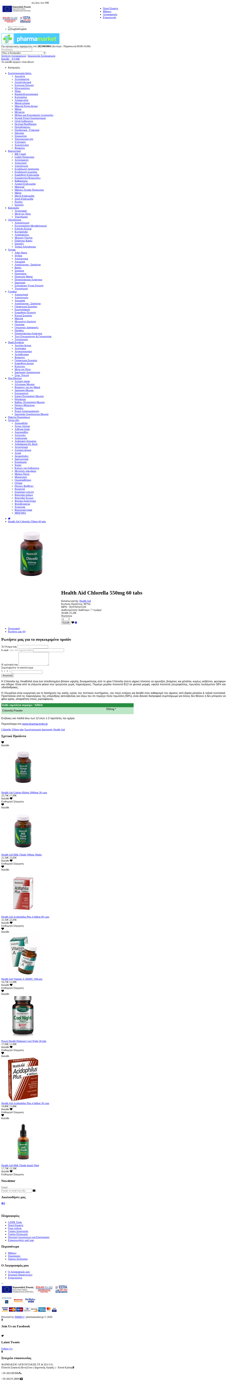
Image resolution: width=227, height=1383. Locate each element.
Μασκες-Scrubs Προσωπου (29, 189)
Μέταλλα (19, 112)
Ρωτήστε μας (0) (16, 631)
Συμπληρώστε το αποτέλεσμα (17, 667)
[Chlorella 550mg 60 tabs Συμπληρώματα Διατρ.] (31, 584)
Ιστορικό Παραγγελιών (20, 1274)
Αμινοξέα (20, 76)
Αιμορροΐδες (21, 432)
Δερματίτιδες (21, 456)
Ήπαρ (18, 91)
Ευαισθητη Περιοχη (25, 312)
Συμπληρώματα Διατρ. (20, 73)
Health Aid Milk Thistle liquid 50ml (20, 1165)
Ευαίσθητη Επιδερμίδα (27, 174)
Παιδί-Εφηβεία (16, 342)
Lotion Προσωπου (24, 157)
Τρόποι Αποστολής (18, 1231)
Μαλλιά (19, 318)
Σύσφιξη (19, 204)
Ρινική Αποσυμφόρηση (27, 411)
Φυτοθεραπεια (22, 503)
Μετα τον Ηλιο (23, 369)
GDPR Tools (15, 1222)
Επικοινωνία (109, 17)
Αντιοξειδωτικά (23, 82)
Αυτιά (18, 453)
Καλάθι (65, 622)
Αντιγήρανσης (22, 79)
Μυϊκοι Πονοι (22, 474)
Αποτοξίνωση (22, 222)
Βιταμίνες (20, 148)
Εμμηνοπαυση (22, 309)
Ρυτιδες (19, 201)
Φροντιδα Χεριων (24, 498)
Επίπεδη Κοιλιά (23, 228)
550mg (15, 729)
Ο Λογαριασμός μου (19, 1271)
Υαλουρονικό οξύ (24, 139)
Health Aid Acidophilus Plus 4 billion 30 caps (25, 1103)
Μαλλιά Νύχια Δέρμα (26, 106)
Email (4, 1187)
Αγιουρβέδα (21, 423)
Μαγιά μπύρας (22, 103)
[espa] (16, 25)
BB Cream (20, 154)
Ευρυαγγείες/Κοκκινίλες (28, 177)
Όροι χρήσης (15, 1228)
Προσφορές (14, 1256)
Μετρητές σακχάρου (25, 471)
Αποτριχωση (21, 297)
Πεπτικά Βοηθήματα (25, 124)
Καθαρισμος (21, 180)
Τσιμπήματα (21, 216)
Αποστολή (7, 675)
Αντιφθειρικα (22, 354)
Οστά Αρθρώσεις (24, 121)
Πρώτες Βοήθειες (24, 486)
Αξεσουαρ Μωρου (25, 384)
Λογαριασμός (110, 14)
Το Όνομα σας (9, 646)
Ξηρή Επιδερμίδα (24, 198)
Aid (63, 729)
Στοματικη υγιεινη (24, 492)
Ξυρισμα (19, 270)
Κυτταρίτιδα (21, 231)
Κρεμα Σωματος (23, 315)
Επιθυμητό (7, 801)
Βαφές (18, 267)
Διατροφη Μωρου (24, 390)
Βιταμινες (20, 357)
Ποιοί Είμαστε (110, 8)
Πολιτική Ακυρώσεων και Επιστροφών (29, 1237)
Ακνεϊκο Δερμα (23, 345)
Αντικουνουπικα (23, 351)
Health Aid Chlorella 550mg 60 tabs (27, 521)
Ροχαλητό (20, 489)
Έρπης (18, 465)
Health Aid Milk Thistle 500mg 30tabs (21, 854)
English (23, 29)
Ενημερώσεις (15, 1277)
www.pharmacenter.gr (35, 723)
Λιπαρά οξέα (21, 100)
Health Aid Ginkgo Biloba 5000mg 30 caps (24, 792)
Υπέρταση (20, 142)
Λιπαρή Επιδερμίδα (25, 183)
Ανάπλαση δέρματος (25, 441)
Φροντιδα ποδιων (24, 495)
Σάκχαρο (19, 133)
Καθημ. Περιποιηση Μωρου (30, 402)
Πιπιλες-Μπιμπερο (25, 405)
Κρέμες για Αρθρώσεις (27, 468)
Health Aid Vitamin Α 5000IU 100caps (21, 979)
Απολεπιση (21, 163)
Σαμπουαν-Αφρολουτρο (27, 372)
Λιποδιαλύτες (22, 234)
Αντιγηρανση (21, 160)
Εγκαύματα (21, 462)
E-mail (17, 650)
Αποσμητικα (21, 258)
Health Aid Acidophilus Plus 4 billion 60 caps (25, 916)
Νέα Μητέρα (15, 378)
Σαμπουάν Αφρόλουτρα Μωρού (32, 414)
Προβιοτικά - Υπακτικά (27, 130)
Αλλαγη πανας (22, 381)
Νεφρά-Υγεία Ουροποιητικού (30, 118)
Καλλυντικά (14, 151)
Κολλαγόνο (21, 97)
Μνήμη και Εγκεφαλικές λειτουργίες (34, 115)
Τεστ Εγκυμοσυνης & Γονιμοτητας (33, 336)
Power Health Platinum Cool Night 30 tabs (23, 1041)
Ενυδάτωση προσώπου (27, 168)
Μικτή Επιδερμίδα (24, 195)
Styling (18, 255)
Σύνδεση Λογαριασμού (13, 56)
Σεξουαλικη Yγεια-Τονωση (29, 285)
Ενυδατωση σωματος (26, 171)
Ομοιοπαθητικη (23, 480)
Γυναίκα (12, 291)
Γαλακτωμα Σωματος (26, 306)
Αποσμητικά (21, 294)
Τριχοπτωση (21, 288)
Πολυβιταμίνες (22, 127)
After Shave (21, 252)
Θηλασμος (20, 399)
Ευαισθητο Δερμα (24, 363)
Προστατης (20, 273)
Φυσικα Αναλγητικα (25, 500)
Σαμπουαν (20, 282)
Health (56, 729)
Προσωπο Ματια (24, 276)
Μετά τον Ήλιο (23, 213)
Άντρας (12, 249)
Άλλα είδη (13, 420)
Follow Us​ (6, 1348)
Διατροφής (47, 729)
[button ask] (76, 622)
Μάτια (18, 109)
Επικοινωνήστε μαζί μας (21, 1240)
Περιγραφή (14, 628)
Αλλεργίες (20, 435)
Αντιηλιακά (21, 210)
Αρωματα (20, 261)
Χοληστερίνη (22, 145)
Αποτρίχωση (21, 166)
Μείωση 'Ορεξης (24, 237)
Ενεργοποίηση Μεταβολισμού (31, 225)
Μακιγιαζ (20, 186)
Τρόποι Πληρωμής (18, 1234)
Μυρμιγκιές (21, 477)
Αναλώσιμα (21, 438)
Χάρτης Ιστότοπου (18, 1259)
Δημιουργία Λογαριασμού (41, 56)
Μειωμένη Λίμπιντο (25, 321)
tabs (22, 729)
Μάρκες (107, 11)
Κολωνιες (20, 366)
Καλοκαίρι (13, 207)
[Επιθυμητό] (72, 622)
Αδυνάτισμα (14, 219)
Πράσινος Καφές (23, 240)
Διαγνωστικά (21, 459)
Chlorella (6, 729)
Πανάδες (19, 330)
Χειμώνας (20, 506)
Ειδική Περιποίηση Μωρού (29, 396)
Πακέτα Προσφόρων (19, 417)
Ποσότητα (66, 615)
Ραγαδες (19, 408)
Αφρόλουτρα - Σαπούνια (28, 264)
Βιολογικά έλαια (23, 509)
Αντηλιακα (20, 348)
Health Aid (85, 601)
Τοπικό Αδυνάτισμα (25, 246)
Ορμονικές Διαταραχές (27, 327)
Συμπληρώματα (32, 729)
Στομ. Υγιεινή (22, 375)
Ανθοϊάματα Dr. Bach (26, 444)
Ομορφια (19, 324)
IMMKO (19, 1317)
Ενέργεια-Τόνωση (24, 85)
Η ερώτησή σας (9, 664)
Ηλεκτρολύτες (22, 88)
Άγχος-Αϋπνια (22, 426)
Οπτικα (18, 483)
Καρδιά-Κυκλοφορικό (26, 94)
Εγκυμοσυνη (21, 393)
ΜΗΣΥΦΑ (20, 512)
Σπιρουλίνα (21, 136)
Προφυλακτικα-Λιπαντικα (28, 279)
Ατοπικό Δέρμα (23, 450)
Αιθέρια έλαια (22, 429)
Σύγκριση (18, 801)
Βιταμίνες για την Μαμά (27, 387)
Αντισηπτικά (21, 447)
